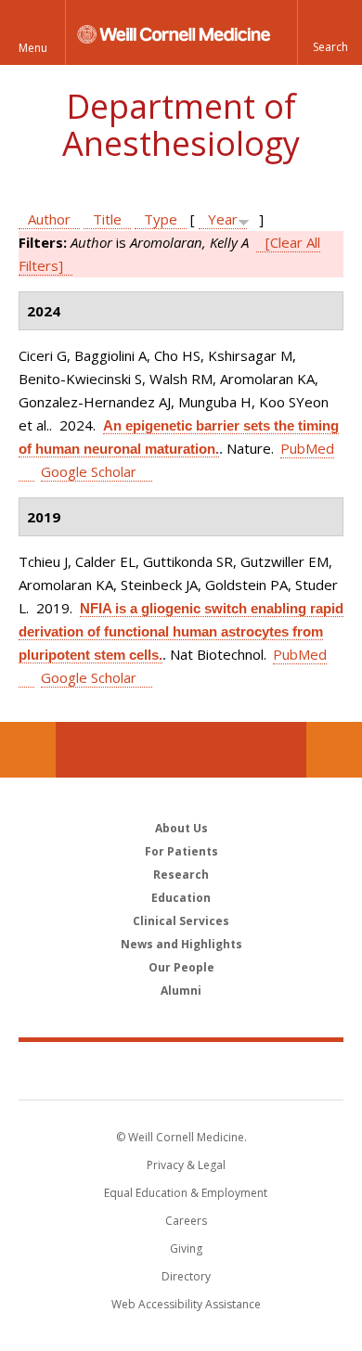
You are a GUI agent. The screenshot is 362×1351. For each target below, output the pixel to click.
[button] (329, 32)
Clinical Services (181, 921)
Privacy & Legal (186, 1165)
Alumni (181, 990)
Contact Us (334, 750)
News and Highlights (181, 944)
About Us (181, 828)
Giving (186, 1248)
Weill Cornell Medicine (181, 1070)
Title (107, 219)
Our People (181, 967)
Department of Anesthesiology (181, 125)
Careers (186, 1221)
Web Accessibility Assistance (186, 1304)
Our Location (28, 750)
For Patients (181, 851)
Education (181, 898)
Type (160, 219)
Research (181, 874)
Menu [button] (33, 48)
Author (49, 219)
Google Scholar (88, 471)
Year (223, 219)
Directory (186, 1276)
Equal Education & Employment (185, 1193)
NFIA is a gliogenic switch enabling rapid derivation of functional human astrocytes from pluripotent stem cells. (181, 631)
